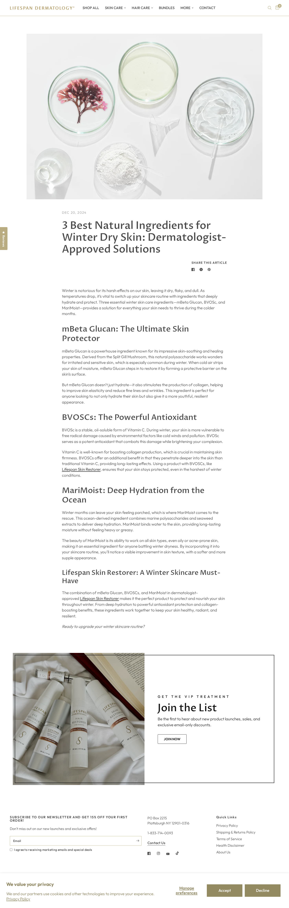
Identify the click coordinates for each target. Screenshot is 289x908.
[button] (172, 739)
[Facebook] (151, 853)
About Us (223, 852)
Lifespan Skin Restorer (81, 469)
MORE (185, 8)
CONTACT (207, 8)
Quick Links (226, 817)
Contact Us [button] (156, 843)
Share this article (209, 262)
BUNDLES (167, 8)
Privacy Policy (18, 898)
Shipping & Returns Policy (235, 832)
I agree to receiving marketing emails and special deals (53, 850)
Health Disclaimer (230, 845)
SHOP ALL (91, 8)
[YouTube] (170, 854)
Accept (224, 890)
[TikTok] (180, 853)
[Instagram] (161, 853)
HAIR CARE (141, 8)
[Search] (269, 8)
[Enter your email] (138, 841)
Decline (262, 890)
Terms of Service (229, 839)
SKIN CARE (114, 8)
